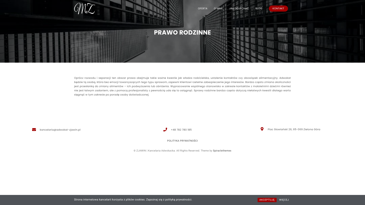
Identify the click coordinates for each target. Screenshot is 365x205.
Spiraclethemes (222, 150)
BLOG (259, 8)
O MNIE (218, 8)
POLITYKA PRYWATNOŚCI (182, 141)
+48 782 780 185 (181, 130)
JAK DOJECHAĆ (239, 8)
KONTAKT (278, 8)
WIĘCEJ (284, 200)
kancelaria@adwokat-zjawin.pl (60, 130)
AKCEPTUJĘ (267, 200)
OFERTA (202, 8)
